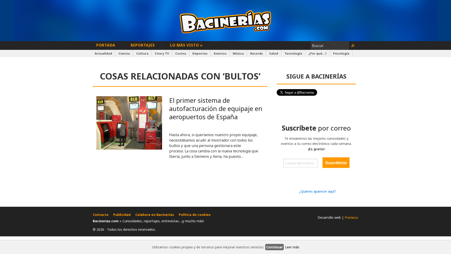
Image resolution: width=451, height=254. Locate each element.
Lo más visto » (186, 45)
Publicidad (122, 214)
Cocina (180, 53)
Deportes (199, 53)
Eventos (220, 53)
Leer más (292, 247)
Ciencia (124, 53)
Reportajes (143, 45)
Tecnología (293, 53)
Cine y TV (162, 53)
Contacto (101, 214)
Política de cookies (195, 214)
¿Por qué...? (317, 53)
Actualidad (103, 53)
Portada (105, 45)
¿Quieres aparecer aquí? (317, 191)
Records (256, 53)
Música (238, 53)
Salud (273, 53)
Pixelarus (351, 217)
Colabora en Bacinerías (154, 214)
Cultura (142, 53)
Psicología (341, 53)
